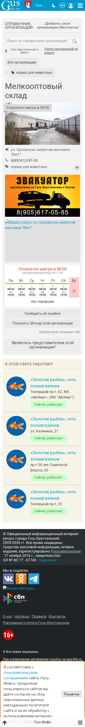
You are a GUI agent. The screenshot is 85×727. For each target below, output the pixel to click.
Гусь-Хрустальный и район (25, 51)
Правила (39, 616)
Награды (21, 616)
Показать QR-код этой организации (42, 323)
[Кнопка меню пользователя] (71, 5)
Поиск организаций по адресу (61, 51)
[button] (32, 72)
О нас (7, 616)
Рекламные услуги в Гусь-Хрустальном (36, 623)
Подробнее (47, 560)
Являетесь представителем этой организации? (43, 344)
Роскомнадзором (66, 551)
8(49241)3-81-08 (24, 160)
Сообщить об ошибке (42, 313)
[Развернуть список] (77, 168)
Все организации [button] (21, 62)
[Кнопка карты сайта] (80, 5)
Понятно (72, 694)
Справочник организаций (19, 25)
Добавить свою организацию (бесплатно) (58, 25)
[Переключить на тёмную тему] (54, 5)
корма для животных (29, 167)
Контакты (57, 616)
